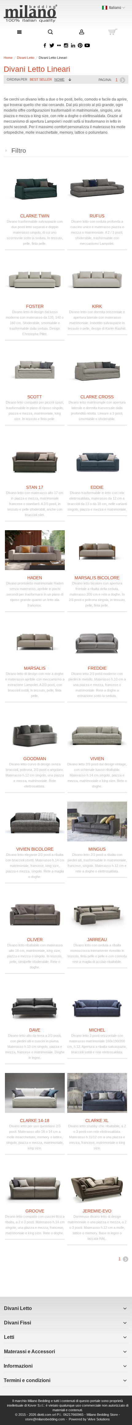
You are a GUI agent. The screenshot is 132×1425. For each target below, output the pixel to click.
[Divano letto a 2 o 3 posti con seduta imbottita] (35, 369)
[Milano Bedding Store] (41, 13)
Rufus (97, 215)
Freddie (97, 668)
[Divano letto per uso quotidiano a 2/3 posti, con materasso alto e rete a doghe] (35, 1093)
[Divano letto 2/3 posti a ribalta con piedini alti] (97, 821)
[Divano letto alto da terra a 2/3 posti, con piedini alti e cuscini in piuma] (35, 1002)
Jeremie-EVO (97, 1211)
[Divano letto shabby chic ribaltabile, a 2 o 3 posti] (97, 1093)
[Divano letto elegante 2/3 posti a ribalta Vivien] (35, 821)
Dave (34, 1030)
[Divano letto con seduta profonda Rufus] (97, 188)
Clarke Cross (97, 396)
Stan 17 (34, 487)
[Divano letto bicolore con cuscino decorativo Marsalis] (97, 550)
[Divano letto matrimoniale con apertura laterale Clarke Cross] (97, 369)
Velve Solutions (98, 1419)
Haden (34, 577)
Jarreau (97, 939)
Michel (97, 1030)
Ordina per (17, 79)
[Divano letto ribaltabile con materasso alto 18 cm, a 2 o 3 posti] (35, 912)
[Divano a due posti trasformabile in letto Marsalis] (35, 641)
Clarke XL (97, 1120)
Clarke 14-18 (34, 1120)
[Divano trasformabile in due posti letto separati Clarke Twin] (35, 188)
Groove (34, 1211)
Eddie (97, 487)
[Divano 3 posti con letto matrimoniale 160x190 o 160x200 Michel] (97, 1002)
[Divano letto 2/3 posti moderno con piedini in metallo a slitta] (97, 641)
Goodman (34, 758)
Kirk (97, 306)
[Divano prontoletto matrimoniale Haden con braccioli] (35, 550)
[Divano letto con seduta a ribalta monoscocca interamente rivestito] (97, 912)
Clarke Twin (34, 215)
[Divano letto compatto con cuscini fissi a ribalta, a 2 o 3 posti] (35, 1183)
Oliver (35, 939)
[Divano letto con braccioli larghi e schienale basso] (35, 279)
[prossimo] (122, 80)
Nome (59, 79)
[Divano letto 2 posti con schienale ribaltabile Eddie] (97, 460)
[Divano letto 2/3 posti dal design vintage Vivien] (97, 731)
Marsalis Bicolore (97, 577)
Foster (35, 306)
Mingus (97, 849)
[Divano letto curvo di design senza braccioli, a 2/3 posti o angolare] (35, 731)
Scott (34, 396)
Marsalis (34, 668)
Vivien (97, 758)
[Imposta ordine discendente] (70, 80)
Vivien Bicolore (34, 849)
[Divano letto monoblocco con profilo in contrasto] (97, 279)
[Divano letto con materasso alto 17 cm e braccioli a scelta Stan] (35, 460)
